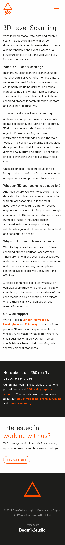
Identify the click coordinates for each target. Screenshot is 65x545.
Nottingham (11, 324)
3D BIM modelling (27, 398)
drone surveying (51, 398)
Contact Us (15, 459)
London (27, 319)
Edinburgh (31, 324)
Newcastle (41, 319)
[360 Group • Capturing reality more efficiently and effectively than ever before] (7, 8)
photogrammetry (20, 403)
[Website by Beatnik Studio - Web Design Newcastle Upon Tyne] (32, 530)
